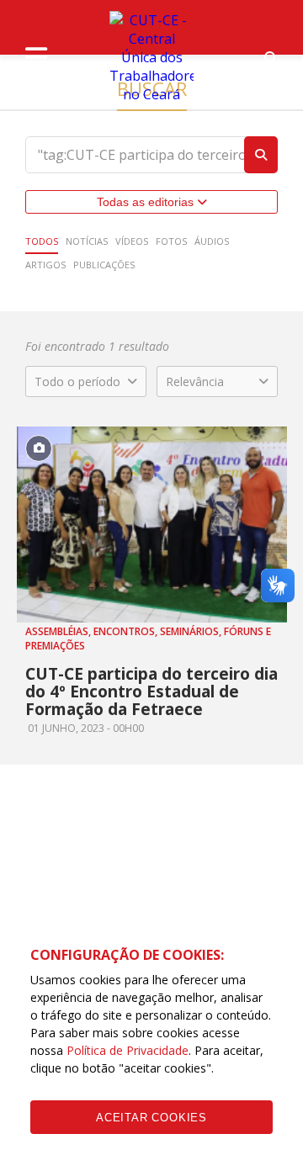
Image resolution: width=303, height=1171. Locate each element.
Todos (41, 241)
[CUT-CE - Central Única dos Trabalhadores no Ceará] (151, 57)
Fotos (171, 241)
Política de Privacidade (127, 1050)
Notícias (87, 241)
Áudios (211, 241)
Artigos (45, 264)
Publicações (104, 264)
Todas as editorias (147, 202)
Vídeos (131, 241)
